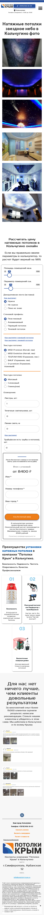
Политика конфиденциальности (22, 536)
